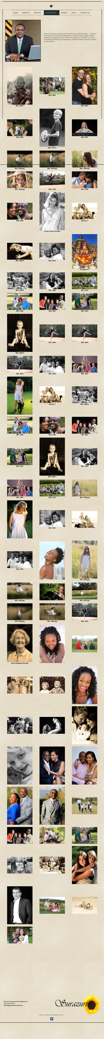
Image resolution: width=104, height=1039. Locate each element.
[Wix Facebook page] (51, 1018)
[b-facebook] (51, 6)
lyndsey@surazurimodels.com (13, 1005)
